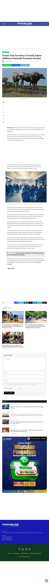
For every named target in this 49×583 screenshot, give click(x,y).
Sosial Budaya (6, 52)
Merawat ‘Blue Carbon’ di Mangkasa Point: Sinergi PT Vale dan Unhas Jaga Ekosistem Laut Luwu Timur (35, 326)
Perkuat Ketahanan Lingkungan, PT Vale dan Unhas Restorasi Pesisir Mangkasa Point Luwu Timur (12, 326)
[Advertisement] (24, 11)
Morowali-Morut (14, 404)
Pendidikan (13, 413)
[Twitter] (3, 112)
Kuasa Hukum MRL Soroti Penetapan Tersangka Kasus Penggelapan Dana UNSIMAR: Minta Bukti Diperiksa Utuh (26, 431)
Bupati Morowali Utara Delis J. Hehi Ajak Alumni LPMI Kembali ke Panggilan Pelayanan (26, 407)
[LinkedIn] (3, 115)
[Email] (3, 122)
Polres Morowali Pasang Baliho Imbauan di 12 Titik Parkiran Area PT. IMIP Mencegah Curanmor (26, 422)
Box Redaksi (16, 553)
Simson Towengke (8, 61)
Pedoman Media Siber (35, 553)
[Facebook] (3, 109)
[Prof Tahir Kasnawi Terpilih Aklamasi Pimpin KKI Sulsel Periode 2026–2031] (5, 414)
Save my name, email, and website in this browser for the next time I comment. (20, 384)
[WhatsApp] (3, 105)
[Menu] (3, 23)
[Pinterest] (3, 118)
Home (9, 553)
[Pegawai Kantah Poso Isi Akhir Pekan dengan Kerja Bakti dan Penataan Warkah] (13, 338)
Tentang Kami (24, 553)
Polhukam (12, 428)
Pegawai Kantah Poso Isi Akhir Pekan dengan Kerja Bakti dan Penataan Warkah (13, 346)
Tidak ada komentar (24, 61)
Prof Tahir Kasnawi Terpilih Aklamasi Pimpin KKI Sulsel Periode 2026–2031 (26, 415)
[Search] (45, 23)
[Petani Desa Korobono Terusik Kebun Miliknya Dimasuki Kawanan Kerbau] (24, 82)
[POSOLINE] (24, 24)
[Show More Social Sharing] (31, 65)
